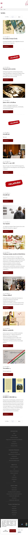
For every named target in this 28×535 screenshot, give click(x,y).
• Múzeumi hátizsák (14, 452)
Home (1, 9)
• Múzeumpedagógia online (14, 460)
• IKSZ (14, 433)
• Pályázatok (14, 508)
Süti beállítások (5, 531)
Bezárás (16, 521)
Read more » (6, 46)
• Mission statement (14, 473)
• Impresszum (14, 489)
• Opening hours (14, 443)
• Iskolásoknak (14, 456)
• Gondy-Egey (14, 487)
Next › (19, 16)
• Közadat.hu (14, 498)
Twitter (22, 524)
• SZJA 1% (14, 514)
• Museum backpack (14, 437)
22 (12, 16)
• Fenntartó (14, 506)
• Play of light (14, 435)
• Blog (14, 481)
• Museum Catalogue (14, 466)
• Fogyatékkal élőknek (14, 458)
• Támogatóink (14, 512)
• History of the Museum (14, 471)
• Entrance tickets (14, 445)
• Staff (14, 475)
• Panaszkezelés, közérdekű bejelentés (14, 494)
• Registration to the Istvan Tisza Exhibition (14, 439)
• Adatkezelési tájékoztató (14, 496)
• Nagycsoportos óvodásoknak (14, 454)
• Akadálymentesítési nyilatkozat (14, 491)
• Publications (14, 479)
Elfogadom (12, 530)
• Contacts (14, 441)
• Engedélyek (14, 510)
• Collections (14, 477)
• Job (14, 469)
